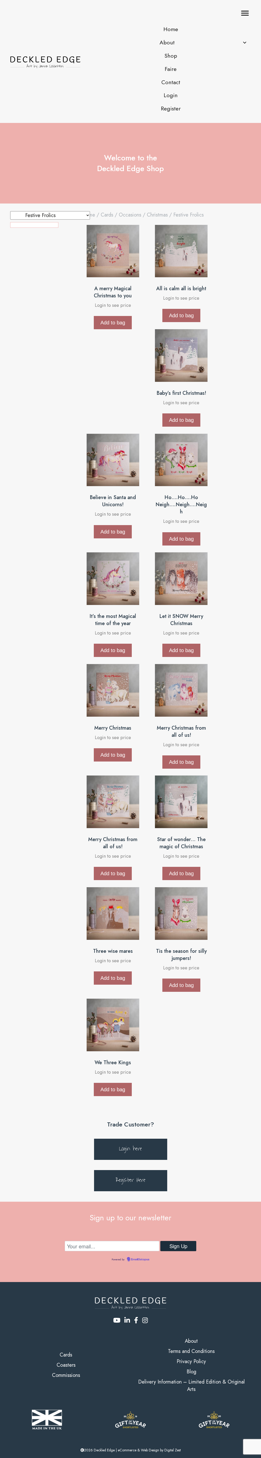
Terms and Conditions (191, 1351)
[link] (170, 29)
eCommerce (127, 1450)
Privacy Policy (191, 1361)
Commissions (66, 1375)
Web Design (150, 1450)
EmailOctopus (140, 1259)
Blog (191, 1371)
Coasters (66, 1365)
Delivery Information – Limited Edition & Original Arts (191, 1385)
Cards (107, 215)
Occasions (130, 215)
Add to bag (112, 322)
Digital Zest (172, 1450)
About (191, 1341)
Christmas (157, 215)
